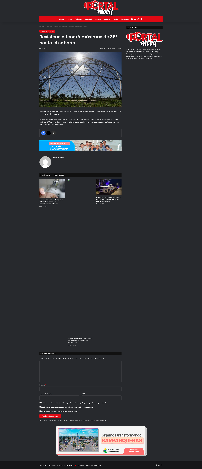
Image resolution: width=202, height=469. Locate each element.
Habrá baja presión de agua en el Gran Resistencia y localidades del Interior (51, 202)
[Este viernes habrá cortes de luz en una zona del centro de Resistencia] (80, 258)
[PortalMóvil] (144, 47)
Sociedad (88, 19)
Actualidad (49, 26)
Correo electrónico (46, 394)
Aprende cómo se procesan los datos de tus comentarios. (88, 420)
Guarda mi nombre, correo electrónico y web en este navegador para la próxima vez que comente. (74, 403)
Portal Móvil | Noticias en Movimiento (89, 465)
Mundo (115, 19)
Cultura (107, 19)
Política (69, 19)
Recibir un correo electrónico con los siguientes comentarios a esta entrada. (67, 407)
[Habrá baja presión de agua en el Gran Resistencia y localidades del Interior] (52, 188)
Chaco (61, 19)
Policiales (78, 19)
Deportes (98, 19)
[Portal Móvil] (101, 8)
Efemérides (125, 19)
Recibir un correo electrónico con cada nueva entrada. (59, 411)
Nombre (42, 385)
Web (83, 394)
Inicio (43, 26)
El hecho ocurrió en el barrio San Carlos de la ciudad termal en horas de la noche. (108, 199)
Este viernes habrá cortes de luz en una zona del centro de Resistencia (80, 341)
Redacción (58, 157)
